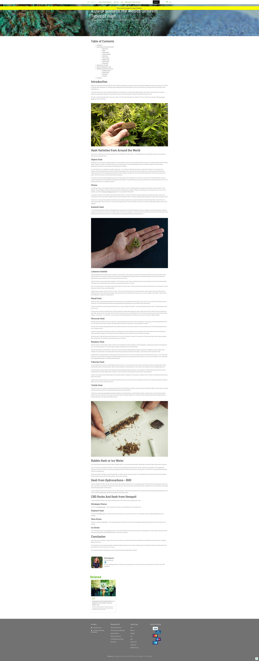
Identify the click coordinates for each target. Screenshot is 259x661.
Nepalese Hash (105, 59)
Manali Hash (105, 56)
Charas (103, 50)
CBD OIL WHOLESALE (115, 633)
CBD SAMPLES (113, 642)
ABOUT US (116, 2)
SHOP (132, 627)
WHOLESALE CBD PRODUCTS (105, 2)
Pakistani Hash (105, 61)
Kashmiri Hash (105, 52)
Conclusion (99, 77)
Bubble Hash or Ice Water (102, 65)
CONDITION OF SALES (135, 647)
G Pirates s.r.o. (110, 656)
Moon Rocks (105, 74)
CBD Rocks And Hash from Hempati (105, 68)
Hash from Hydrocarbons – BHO (104, 67)
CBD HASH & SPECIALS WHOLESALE (118, 630)
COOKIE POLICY (133, 644)
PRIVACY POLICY (134, 642)
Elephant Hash (105, 72)
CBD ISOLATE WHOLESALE (116, 636)
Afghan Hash (105, 48)
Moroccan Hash (105, 57)
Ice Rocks (104, 76)
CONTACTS (133, 633)
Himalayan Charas (106, 70)
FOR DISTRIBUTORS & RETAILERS (117, 639)
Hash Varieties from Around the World (105, 47)
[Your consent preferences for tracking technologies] (256, 658)
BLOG (122, 2)
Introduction (99, 45)
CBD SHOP (156, 2)
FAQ (131, 636)
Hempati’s (104, 191)
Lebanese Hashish (106, 54)
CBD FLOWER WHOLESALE (116, 627)
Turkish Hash (105, 63)
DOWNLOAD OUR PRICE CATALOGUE (132, 2)
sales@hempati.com (97, 627)
